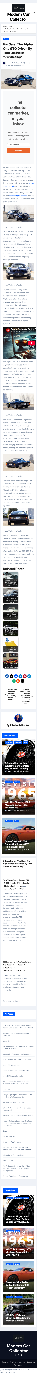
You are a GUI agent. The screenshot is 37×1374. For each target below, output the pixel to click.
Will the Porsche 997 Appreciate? (15, 1176)
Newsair (30, 1362)
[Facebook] (7, 676)
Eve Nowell (12, 850)
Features (18, 743)
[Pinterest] (25, 676)
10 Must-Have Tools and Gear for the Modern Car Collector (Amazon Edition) (18, 1026)
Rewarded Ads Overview (12, 1142)
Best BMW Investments (11, 1065)
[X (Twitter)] (11, 676)
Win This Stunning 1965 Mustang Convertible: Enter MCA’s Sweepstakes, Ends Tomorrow (17, 807)
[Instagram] (18, 1354)
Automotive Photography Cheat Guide (17, 1054)
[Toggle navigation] (3, 12)
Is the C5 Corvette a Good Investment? (17, 1116)
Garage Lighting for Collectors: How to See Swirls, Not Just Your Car (17, 1096)
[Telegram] (29, 676)
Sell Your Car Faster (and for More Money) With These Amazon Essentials (17, 1148)
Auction (15, 66)
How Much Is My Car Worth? (13, 1102)
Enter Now (6, 1089)
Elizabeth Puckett (15, 63)
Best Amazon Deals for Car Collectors (17, 1060)
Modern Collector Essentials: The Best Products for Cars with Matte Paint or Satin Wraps (17, 1123)
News (6, 39)
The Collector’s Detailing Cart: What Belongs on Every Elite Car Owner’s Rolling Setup (16, 1168)
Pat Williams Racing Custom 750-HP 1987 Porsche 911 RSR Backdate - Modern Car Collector (16, 883)
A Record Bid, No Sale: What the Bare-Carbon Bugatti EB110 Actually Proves (17, 767)
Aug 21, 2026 (24, 771)
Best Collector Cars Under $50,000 (16, 1070)
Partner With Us (9, 1136)
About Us (6, 1041)
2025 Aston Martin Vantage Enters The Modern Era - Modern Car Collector (17, 965)
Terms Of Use (8, 1161)
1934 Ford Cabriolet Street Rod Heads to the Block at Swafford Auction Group (18, 1319)
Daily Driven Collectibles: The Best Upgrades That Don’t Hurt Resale (16, 1082)
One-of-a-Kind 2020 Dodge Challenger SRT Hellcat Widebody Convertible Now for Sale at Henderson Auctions (18, 847)
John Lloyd (12, 771)
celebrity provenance (18, 195)
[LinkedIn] (20, 676)
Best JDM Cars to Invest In (13, 1076)
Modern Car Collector (18, 17)
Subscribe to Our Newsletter (13, 1155)
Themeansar (18, 1365)
